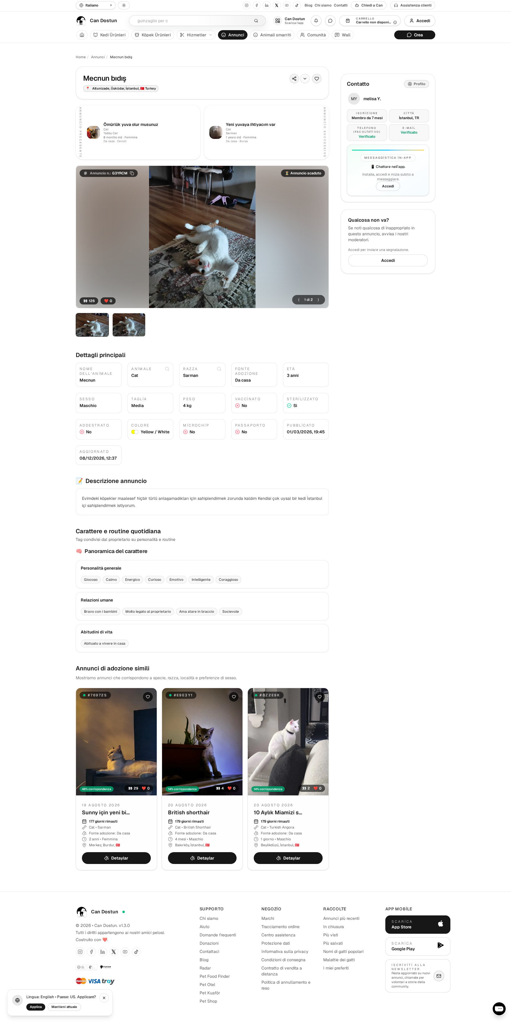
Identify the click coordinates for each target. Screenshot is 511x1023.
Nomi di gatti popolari (343, 951)
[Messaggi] (330, 20)
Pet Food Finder (215, 976)
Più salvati (333, 943)
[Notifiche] (316, 20)
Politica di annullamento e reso (286, 985)
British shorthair (189, 812)
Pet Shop (208, 1001)
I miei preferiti (336, 968)
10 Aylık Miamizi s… (278, 812)
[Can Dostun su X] (277, 5)
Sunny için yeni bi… (106, 812)
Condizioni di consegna (283, 959)
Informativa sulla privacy (284, 951)
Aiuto (204, 926)
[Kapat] (104, 998)
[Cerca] (256, 20)
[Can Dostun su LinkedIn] (267, 5)
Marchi (267, 918)
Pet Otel (207, 984)
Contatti (340, 5)
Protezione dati (275, 943)
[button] (109, 173)
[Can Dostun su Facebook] (257, 5)
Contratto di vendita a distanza (281, 971)
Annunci (98, 57)
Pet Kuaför (210, 993)
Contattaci (209, 951)
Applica (36, 1007)
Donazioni (209, 943)
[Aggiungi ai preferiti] (316, 78)
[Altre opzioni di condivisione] (305, 78)
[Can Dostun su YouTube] (287, 5)
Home (81, 57)
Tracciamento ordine (280, 926)
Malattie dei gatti (339, 959)
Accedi (423, 20)
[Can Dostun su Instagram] (246, 5)
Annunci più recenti (341, 918)
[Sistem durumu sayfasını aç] (124, 912)
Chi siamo (323, 5)
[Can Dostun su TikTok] (297, 5)
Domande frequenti (218, 935)
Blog (308, 5)
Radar (205, 968)
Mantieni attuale (64, 1007)
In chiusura (333, 926)
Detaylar (119, 858)
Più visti (330, 935)
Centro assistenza (278, 935)
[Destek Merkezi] (499, 1009)
